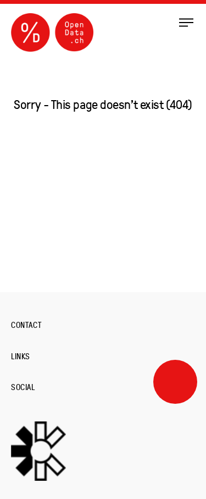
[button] (186, 21)
